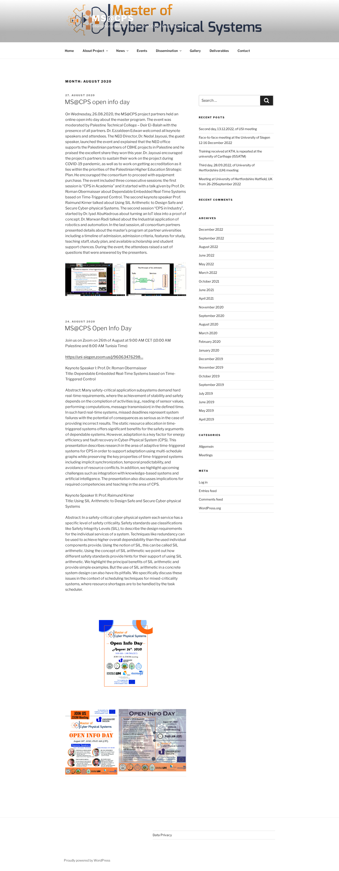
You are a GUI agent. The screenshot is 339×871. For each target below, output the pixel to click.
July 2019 (206, 393)
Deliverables (219, 51)
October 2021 (209, 281)
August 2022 (208, 247)
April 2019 (206, 419)
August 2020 (208, 324)
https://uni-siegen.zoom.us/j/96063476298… (104, 357)
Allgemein (206, 446)
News (120, 51)
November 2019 (211, 367)
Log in (203, 482)
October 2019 (209, 376)
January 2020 (209, 350)
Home (69, 51)
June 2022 (206, 255)
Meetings (206, 455)
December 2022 (211, 229)
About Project (93, 51)
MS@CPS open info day (97, 101)
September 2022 (211, 238)
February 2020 (210, 341)
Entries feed (208, 491)
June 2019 (206, 402)
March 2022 (208, 272)
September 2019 (211, 385)
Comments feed (211, 499)
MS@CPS (113, 18)
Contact (244, 51)
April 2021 (206, 298)
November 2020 (211, 307)
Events (142, 51)
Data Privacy (162, 835)
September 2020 (211, 316)
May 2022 (206, 264)
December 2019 (211, 359)
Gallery (195, 51)
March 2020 (208, 333)
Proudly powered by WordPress (87, 860)
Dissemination (167, 51)
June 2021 (206, 290)
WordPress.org (210, 508)
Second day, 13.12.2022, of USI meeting (228, 129)
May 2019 (206, 410)
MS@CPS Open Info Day (98, 328)
